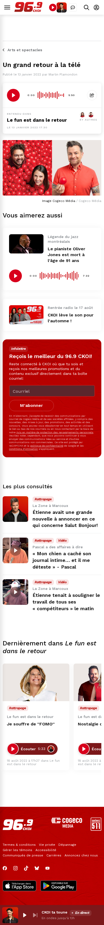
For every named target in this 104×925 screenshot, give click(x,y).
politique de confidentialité (46, 445)
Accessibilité (45, 850)
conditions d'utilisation (23, 448)
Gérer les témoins (17, 850)
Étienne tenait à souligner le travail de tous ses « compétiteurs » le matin (66, 601)
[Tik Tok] (26, 868)
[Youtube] (47, 868)
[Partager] (92, 95)
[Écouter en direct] (53, 7)
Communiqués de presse (23, 855)
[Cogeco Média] (66, 826)
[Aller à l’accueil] (28, 10)
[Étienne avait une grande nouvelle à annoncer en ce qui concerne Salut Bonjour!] (15, 509)
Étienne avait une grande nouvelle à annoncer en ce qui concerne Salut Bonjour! (65, 518)
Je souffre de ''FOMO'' (31, 723)
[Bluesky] (37, 868)
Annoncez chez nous (81, 855)
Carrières (53, 855)
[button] (24, 915)
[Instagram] (15, 868)
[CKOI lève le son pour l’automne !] (26, 314)
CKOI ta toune (54, 912)
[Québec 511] (96, 829)
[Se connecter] (96, 7)
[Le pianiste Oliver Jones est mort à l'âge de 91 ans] (26, 243)
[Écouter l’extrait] (13, 95)
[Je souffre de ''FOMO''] (36, 682)
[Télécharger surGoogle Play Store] (59, 886)
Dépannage (67, 845)
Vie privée (47, 845)
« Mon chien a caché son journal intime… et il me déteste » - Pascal (62, 560)
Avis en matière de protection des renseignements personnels (54, 432)
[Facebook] (5, 868)
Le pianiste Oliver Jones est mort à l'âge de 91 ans (66, 254)
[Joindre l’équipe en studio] (73, 7)
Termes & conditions (19, 845)
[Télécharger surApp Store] (19, 886)
